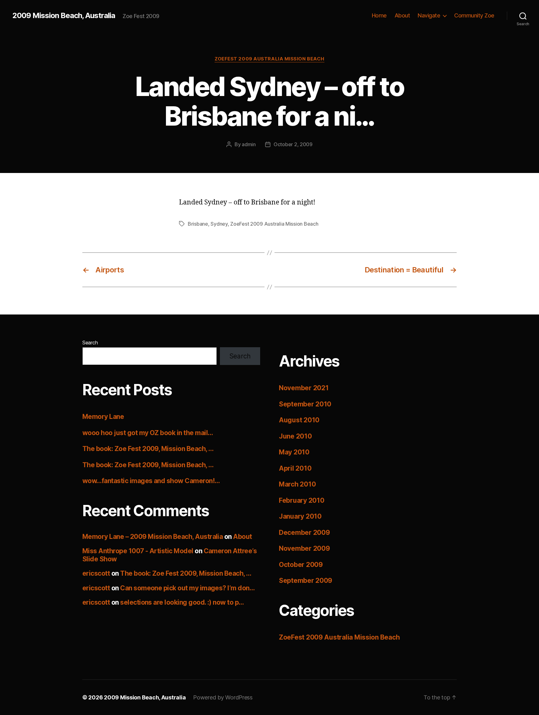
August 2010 (299, 420)
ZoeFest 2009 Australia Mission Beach (269, 59)
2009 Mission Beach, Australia (63, 15)
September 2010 (305, 404)
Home (379, 15)
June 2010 (295, 436)
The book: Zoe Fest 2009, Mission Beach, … (147, 449)
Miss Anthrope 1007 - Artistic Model (137, 551)
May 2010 (294, 452)
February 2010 (301, 500)
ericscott (96, 573)
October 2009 (301, 565)
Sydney (219, 224)
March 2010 (297, 484)
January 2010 (300, 516)
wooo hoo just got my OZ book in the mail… (147, 433)
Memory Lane (103, 416)
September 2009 (305, 580)
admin (249, 144)
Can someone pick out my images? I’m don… (187, 588)
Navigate (429, 15)
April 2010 (295, 468)
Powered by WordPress (223, 697)
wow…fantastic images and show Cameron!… (151, 481)
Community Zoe (474, 15)
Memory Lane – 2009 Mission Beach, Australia (152, 536)
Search (90, 342)
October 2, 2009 (293, 144)
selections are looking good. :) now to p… (182, 602)
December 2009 (304, 532)
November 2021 (304, 388)
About (402, 15)
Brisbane (198, 224)
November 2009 (304, 548)
